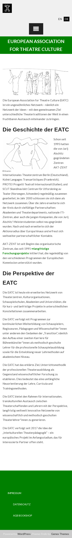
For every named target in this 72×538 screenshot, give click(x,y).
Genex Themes (60, 533)
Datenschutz (21, 504)
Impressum (14, 493)
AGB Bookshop (22, 515)
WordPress (24, 533)
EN (60, 19)
